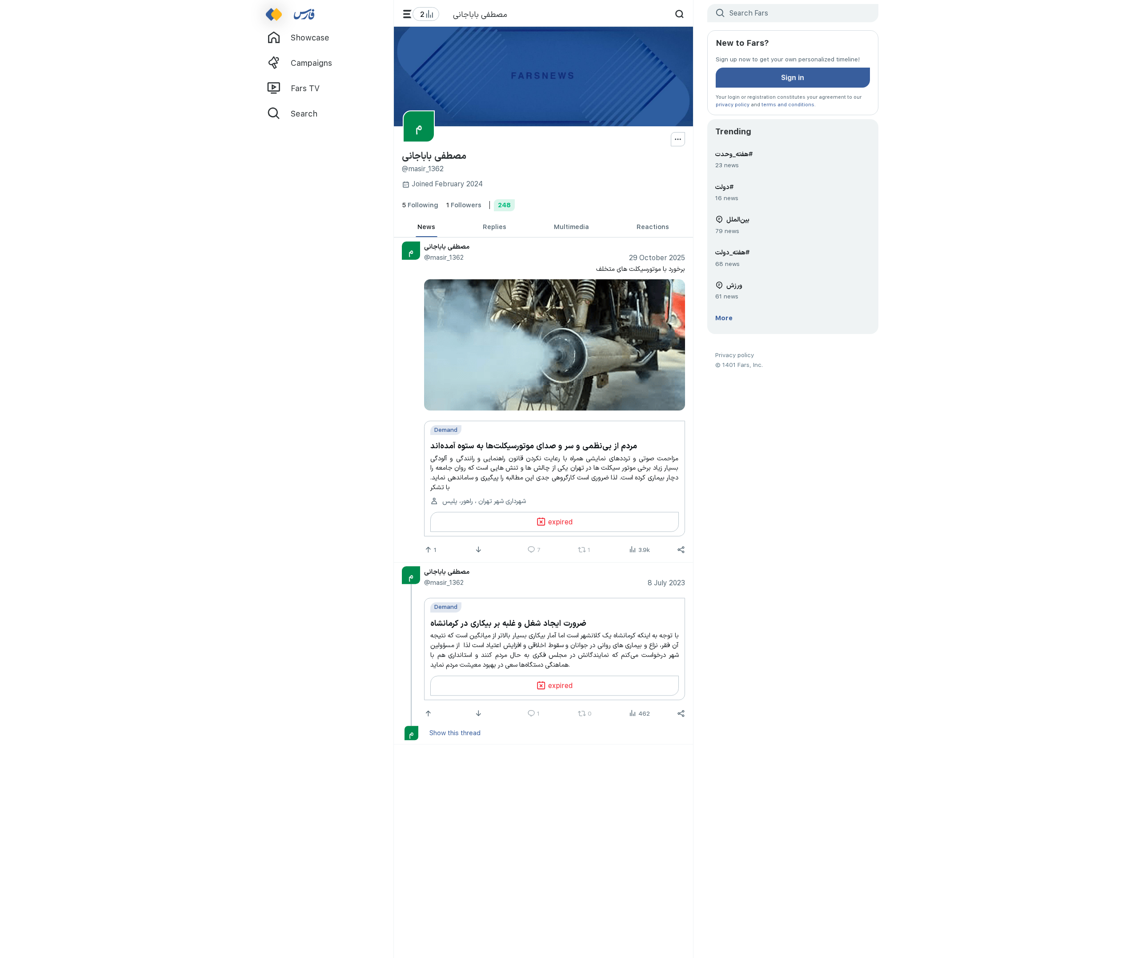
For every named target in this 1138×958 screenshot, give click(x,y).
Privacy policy (734, 354)
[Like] (429, 713)
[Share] (681, 550)
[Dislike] (479, 550)
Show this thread (454, 732)
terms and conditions (787, 104)
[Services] (407, 14)
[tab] (426, 227)
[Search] (679, 14)
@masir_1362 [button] (443, 257)
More (724, 317)
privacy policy (732, 104)
